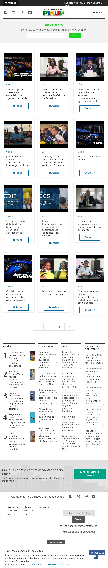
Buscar (75, 35)
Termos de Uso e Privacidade (79, 532)
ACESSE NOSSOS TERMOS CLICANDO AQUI (52, 564)
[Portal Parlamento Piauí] (54, 11)
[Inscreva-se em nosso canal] (14, 12)
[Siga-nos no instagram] (22, 12)
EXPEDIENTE (56, 542)
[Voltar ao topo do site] (103, 312)
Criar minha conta (90, 474)
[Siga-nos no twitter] (30, 12)
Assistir (19, 105)
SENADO (27, 514)
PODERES (11, 514)
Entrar (12, 3)
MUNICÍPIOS (45, 507)
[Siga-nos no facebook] (6, 12)
